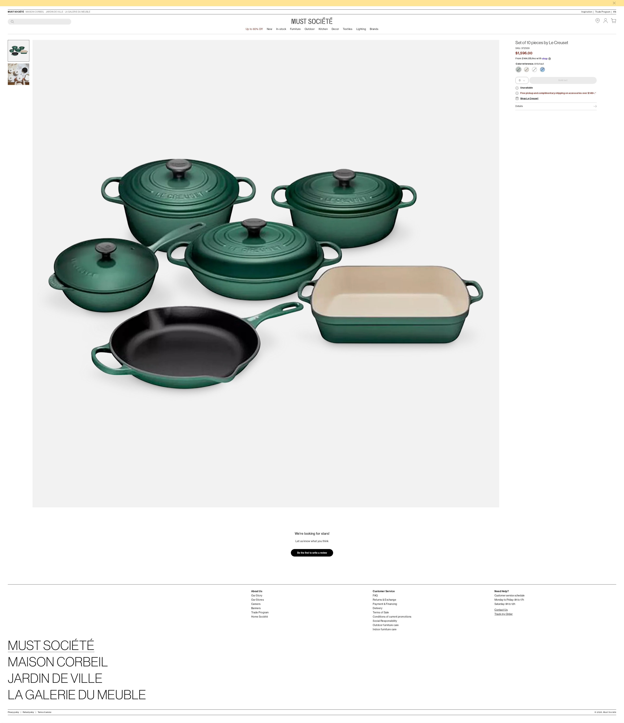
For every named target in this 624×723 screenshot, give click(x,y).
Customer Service (384, 591)
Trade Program (260, 612)
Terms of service (44, 712)
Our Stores (257, 600)
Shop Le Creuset (529, 98)
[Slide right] (492, 274)
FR (614, 12)
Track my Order (503, 614)
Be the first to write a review (312, 552)
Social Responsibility (385, 621)
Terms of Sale (381, 612)
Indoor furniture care (384, 629)
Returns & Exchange (384, 600)
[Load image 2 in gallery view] (18, 74)
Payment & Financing (385, 604)
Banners (256, 608)
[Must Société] (312, 21)
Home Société (259, 616)
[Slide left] (40, 274)
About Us (256, 591)
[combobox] (39, 22)
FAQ (375, 595)
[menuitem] (281, 29)
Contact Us (501, 610)
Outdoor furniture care (386, 625)
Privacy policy (13, 712)
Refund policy (28, 712)
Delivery (377, 608)
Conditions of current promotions (392, 616)
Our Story (256, 595)
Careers (256, 604)
